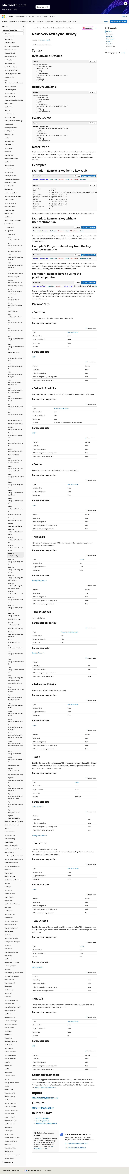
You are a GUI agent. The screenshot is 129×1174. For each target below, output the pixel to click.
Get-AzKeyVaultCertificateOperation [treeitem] (16, 338)
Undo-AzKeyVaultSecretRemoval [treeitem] (16, 759)
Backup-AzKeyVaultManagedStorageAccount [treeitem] (15, 291)
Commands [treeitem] (10, 227)
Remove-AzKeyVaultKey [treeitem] (13, 555)
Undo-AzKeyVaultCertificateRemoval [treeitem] (15, 713)
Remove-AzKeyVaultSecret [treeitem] (13, 615)
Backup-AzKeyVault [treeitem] (14, 276)
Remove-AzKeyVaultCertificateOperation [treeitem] (16, 548)
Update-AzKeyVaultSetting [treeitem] (14, 817)
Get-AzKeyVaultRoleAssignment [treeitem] (16, 406)
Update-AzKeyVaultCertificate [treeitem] (15, 770)
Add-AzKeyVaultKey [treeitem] (14, 251)
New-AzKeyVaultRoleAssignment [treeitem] (16, 501)
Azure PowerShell (48, 28)
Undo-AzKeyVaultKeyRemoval (46, 1123)
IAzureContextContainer (61, 408)
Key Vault (69, 28)
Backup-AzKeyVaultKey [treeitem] (15, 286)
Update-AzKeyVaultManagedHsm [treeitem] (15, 780)
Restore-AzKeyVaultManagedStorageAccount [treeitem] (15, 634)
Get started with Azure (118, 21)
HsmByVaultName (38, 580)
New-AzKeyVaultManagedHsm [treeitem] (15, 484)
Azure (39, 28)
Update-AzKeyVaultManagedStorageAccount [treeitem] (15, 788)
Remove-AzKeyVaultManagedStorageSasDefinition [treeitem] (15, 586)
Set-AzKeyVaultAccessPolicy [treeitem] (15, 647)
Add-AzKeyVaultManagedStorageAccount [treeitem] (15, 265)
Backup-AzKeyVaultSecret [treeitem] (13, 298)
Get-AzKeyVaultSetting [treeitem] (15, 424)
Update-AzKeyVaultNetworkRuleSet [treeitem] (15, 804)
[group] (64, 199)
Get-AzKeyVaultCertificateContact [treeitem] (15, 322)
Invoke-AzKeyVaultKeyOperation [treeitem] (15, 443)
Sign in (124, 16)
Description (110, 34)
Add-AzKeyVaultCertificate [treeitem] (15, 239)
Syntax (108, 31)
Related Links (110, 46)
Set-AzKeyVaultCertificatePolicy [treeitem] (16, 661)
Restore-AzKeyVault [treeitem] (14, 619)
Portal (106, 21)
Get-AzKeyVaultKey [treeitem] (14, 352)
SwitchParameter (73, 332)
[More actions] (95, 28)
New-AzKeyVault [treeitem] (13, 455)
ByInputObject (37, 653)
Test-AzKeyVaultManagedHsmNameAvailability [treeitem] (15, 697)
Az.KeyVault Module (44, 40)
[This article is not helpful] (124, 53)
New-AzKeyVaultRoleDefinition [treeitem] (15, 509)
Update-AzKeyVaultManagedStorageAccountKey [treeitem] (15, 796)
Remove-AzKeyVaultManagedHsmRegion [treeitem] (15, 569)
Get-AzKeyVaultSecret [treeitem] (15, 420)
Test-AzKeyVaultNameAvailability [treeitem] (15, 705)
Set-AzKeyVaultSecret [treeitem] (15, 683)
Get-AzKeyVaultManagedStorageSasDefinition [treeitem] (15, 390)
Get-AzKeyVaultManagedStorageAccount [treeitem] (15, 382)
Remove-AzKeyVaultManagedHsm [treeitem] (15, 561)
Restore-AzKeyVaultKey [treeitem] (15, 628)
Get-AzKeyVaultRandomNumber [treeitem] (15, 398)
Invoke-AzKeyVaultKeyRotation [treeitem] (15, 450)
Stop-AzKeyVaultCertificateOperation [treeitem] (16, 689)
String (82, 559)
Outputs (108, 44)
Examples (109, 36)
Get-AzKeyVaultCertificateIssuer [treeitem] (16, 330)
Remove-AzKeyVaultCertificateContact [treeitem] (15, 532)
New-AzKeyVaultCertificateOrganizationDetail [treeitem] (15, 468)
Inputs (108, 41)
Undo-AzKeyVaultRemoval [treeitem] (14, 752)
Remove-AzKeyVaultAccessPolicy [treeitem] (15, 519)
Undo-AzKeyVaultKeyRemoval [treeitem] (15, 720)
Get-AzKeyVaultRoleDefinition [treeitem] (15, 414)
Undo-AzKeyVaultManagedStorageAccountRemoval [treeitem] (15, 735)
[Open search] (120, 16)
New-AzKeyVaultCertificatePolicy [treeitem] (16, 476)
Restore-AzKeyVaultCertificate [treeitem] (15, 624)
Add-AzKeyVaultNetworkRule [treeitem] (15, 272)
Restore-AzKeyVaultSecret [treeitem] (13, 641)
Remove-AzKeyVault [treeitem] (14, 514)
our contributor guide (43, 1147)
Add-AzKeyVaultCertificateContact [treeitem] (15, 245)
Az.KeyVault (60, 28)
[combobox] (13, 30)
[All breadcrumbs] (33, 28)
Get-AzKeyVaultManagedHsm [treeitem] (15, 366)
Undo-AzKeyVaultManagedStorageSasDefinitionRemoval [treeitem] (15, 744)
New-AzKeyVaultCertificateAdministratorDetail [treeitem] (15, 460)
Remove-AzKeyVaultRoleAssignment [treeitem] (16, 599)
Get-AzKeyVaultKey (42, 1121)
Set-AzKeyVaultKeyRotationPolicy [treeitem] (16, 669)
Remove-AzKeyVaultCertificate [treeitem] (15, 525)
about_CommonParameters (45, 1088)
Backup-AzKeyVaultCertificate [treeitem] (15, 281)
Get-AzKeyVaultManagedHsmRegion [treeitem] (15, 374)
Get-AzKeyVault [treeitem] (13, 311)
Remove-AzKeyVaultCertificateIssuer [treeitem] (16, 540)
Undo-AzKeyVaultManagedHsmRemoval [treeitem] (15, 727)
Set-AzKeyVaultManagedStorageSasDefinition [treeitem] (15, 678)
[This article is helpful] (122, 53)
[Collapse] (23, 26)
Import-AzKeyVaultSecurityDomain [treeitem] (15, 435)
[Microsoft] (3, 16)
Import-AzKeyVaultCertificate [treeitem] (15, 428)
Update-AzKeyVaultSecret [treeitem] (13, 811)
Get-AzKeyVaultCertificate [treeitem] (15, 316)
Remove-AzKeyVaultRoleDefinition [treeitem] (15, 607)
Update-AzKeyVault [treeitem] (14, 765)
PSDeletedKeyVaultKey (43, 1108)
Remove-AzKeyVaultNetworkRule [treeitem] (15, 593)
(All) (33, 357)
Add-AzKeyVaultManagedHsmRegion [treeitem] (15, 257)
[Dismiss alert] (125, 3)
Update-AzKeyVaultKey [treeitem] (15, 774)
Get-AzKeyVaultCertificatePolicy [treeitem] (16, 346)
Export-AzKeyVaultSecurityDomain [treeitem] (15, 305)
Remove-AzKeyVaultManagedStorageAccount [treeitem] (15, 578)
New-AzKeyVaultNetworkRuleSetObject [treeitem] (15, 492)
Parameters (110, 39)
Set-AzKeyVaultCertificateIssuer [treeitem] (16, 653)
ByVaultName (37, 807)
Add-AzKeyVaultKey (42, 1118)
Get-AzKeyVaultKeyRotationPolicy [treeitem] (16, 358)
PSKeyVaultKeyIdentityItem (69, 632)
